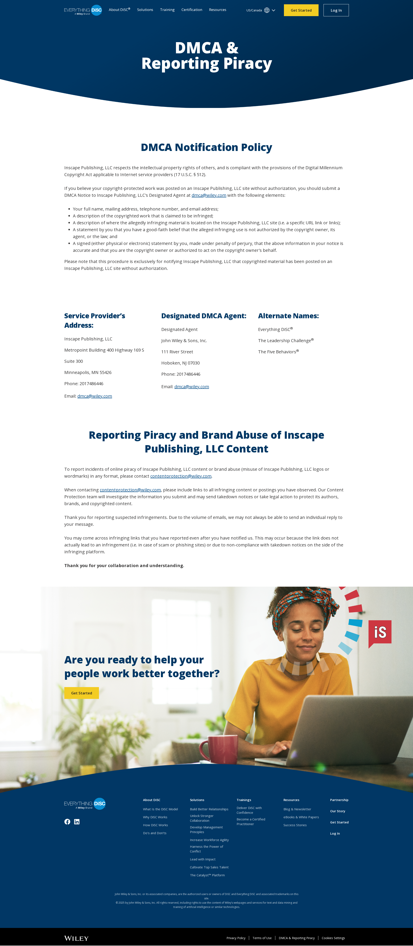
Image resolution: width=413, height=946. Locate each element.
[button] (119, 10)
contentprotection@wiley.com (180, 476)
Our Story (337, 811)
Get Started (301, 10)
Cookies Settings (333, 938)
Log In (340, 12)
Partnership (339, 800)
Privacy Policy (236, 938)
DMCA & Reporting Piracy (297, 938)
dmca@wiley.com (209, 195)
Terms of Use (262, 938)
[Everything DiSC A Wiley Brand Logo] (83, 10)
